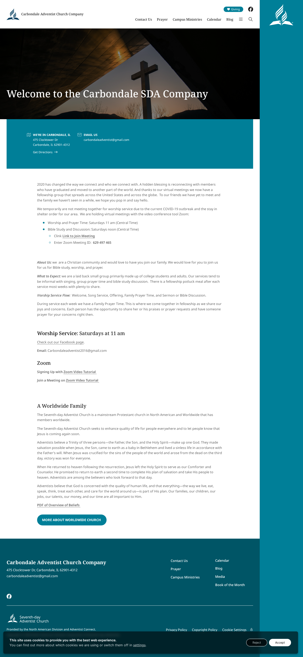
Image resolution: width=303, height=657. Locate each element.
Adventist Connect (82, 629)
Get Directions (43, 152)
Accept (280, 642)
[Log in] (251, 629)
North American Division (46, 629)
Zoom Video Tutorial (80, 372)
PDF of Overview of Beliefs (58, 505)
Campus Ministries (187, 19)
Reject (256, 642)
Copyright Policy (204, 630)
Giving (235, 9)
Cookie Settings (234, 630)
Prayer (162, 19)
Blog (229, 19)
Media (220, 576)
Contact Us (143, 19)
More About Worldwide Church (72, 520)
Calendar (214, 19)
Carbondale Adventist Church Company (52, 14)
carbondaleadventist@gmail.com (106, 140)
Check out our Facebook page (60, 342)
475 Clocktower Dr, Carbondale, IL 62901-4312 (42, 570)
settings (139, 645)
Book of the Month (230, 585)
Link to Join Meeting (78, 236)
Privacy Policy (176, 630)
